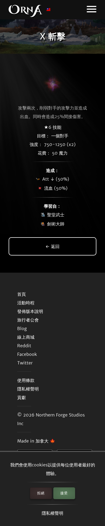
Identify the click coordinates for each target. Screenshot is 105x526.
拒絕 (41, 493)
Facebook (27, 354)
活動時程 (25, 302)
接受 (64, 493)
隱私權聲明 (52, 513)
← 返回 (53, 246)
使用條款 (25, 380)
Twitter (25, 363)
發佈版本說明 (30, 311)
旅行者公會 (28, 320)
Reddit (24, 345)
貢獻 (21, 397)
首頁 (21, 294)
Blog (22, 328)
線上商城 (25, 337)
